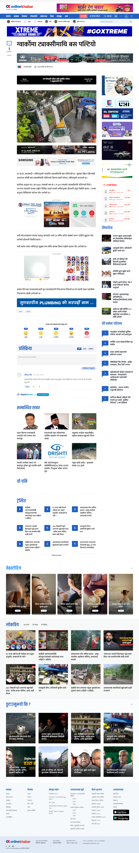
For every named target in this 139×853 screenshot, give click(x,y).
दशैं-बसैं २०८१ (96, 824)
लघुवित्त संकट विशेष (98, 797)
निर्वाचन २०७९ (96, 811)
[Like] (33, 387)
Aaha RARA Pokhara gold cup (58, 807)
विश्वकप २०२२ (96, 820)
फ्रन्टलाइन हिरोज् (75, 822)
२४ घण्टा (26, 625)
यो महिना (44, 625)
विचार (52, 16)
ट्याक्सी (28, 312)
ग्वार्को (20, 312)
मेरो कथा (73, 819)
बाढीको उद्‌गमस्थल (16, 21)
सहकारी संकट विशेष (98, 794)
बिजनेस (24, 16)
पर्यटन (29, 797)
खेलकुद (59, 16)
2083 (74, 816)
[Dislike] (39, 387)
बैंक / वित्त (30, 804)
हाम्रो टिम (115, 794)
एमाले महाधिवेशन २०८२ (99, 817)
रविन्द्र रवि (28, 375)
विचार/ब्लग (9, 797)
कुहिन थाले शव (81, 21)
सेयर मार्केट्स (96, 16)
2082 (74, 804)
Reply (27, 386)
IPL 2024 (52, 803)
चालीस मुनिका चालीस (77, 807)
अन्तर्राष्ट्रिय (9, 817)
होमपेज (8, 16)
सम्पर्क (115, 807)
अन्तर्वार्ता (8, 804)
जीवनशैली (33, 16)
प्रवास (7, 814)
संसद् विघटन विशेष (97, 800)
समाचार (16, 16)
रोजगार (29, 800)
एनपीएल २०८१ (53, 794)
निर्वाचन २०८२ (96, 814)
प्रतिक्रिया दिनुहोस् (89, 368)
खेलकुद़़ (8, 807)
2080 (74, 799)
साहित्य (8, 800)
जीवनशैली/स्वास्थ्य (11, 811)
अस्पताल (39, 21)
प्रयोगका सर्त (117, 797)
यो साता (35, 625)
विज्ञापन (115, 800)
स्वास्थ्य (109, 16)
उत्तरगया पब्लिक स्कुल (64, 21)
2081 (74, 802)
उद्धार (29, 21)
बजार (29, 794)
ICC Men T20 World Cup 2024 (57, 798)
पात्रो (84, 16)
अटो (28, 807)
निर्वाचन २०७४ (96, 804)
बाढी (50, 21)
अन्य (66, 16)
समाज (8, 794)
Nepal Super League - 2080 (57, 812)
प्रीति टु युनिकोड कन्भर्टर (77, 826)
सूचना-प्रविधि (31, 811)
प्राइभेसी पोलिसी (118, 804)
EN (116, 16)
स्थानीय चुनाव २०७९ (98, 807)
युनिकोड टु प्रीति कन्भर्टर (77, 829)
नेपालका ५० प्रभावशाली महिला (77, 795)
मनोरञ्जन (43, 16)
